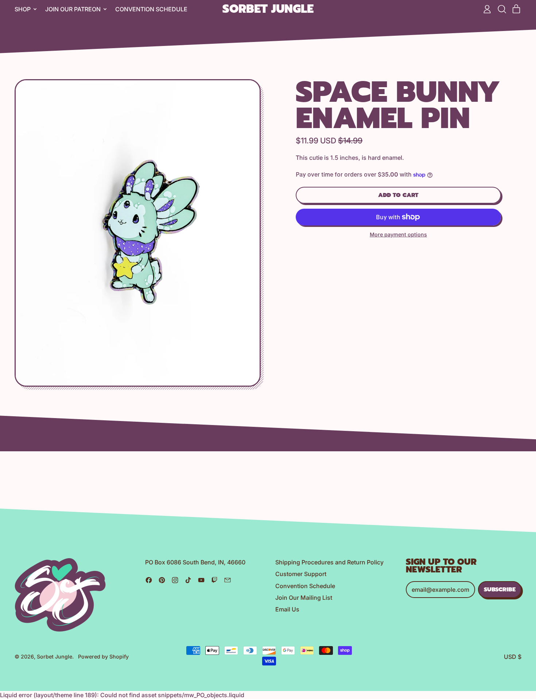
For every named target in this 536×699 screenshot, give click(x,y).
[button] (502, 9)
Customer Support (300, 574)
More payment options (398, 234)
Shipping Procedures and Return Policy (329, 562)
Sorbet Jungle (268, 9)
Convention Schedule (151, 9)
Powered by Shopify (103, 656)
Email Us (287, 609)
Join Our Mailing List (303, 597)
